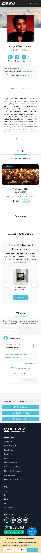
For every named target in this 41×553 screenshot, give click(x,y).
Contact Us (9, 507)
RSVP (25, 201)
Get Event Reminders (22, 159)
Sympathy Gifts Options (20, 234)
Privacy (7, 495)
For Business (9, 475)
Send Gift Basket (22, 413)
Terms (6, 491)
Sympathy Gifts (10, 462)
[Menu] (36, 3)
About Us (8, 441)
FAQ (6, 503)
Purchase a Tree (22, 419)
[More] (30, 57)
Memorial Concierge (12, 471)
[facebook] (6, 520)
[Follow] (24, 57)
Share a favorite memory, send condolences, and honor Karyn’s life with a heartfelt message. (20, 322)
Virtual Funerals (11, 467)
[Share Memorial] (17, 57)
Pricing (7, 458)
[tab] (10, 331)
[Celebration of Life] (20, 174)
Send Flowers (22, 407)
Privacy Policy (33, 545)
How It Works (10, 446)
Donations (20, 216)
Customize (9, 550)
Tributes (20, 313)
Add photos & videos (22, 368)
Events (20, 151)
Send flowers (22, 373)
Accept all (32, 550)
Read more (20, 139)
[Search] (31, 3)
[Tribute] (10, 57)
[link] (20, 284)
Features (8, 454)
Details (16, 201)
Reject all (20, 550)
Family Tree (9, 450)
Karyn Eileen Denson (20, 46)
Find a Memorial (11, 479)
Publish (29, 379)
